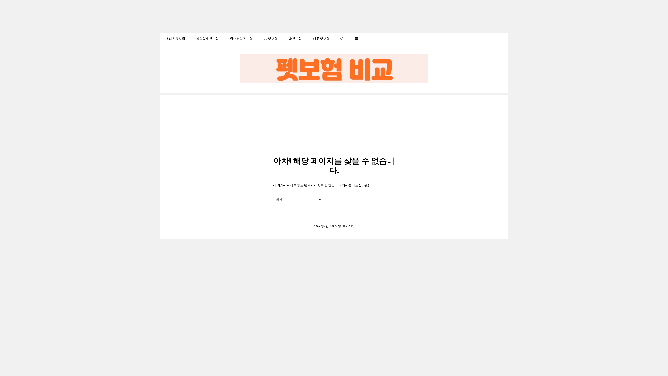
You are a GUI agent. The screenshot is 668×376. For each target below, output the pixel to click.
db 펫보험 (270, 38)
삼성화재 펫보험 (207, 38)
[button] (342, 38)
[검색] (320, 199)
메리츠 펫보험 (175, 38)
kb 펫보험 (295, 38)
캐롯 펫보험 (321, 38)
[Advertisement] (334, 119)
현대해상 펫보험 (241, 38)
